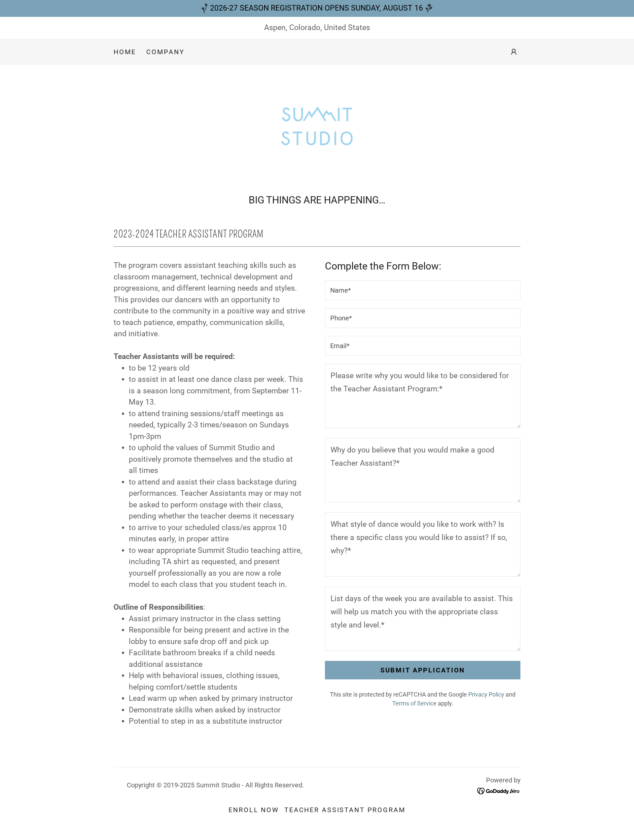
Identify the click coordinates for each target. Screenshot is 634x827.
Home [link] (125, 52)
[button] (513, 51)
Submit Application (422, 670)
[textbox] (422, 290)
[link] (317, 125)
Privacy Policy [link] (486, 694)
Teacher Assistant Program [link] (344, 810)
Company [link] (165, 52)
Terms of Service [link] (414, 703)
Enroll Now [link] (254, 810)
